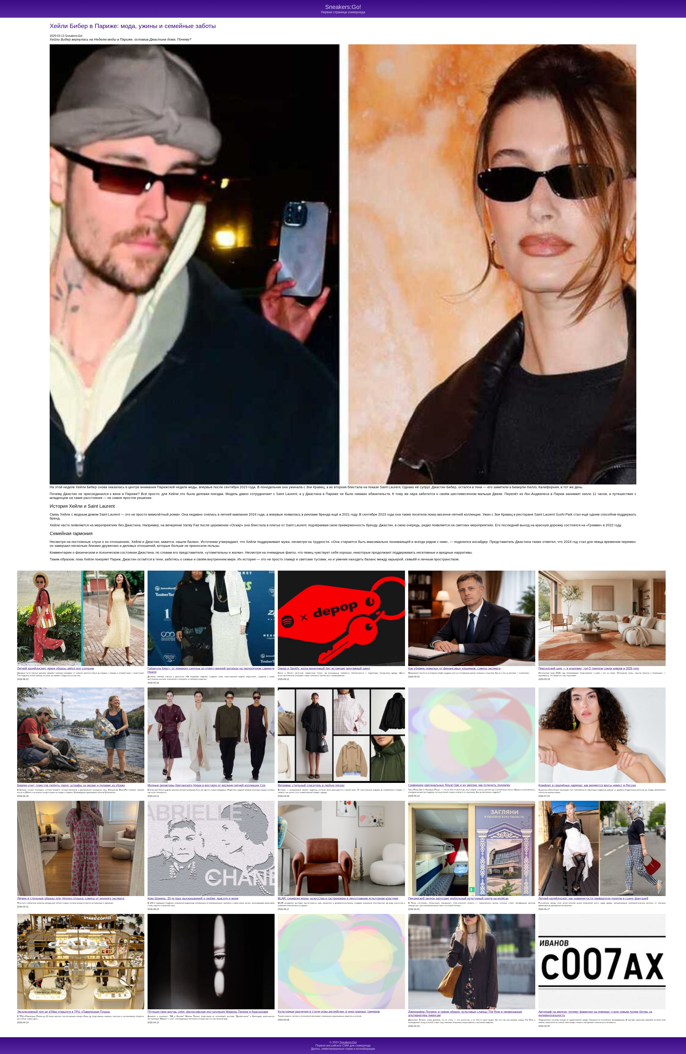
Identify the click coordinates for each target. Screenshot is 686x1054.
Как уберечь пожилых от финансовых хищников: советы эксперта (454, 668)
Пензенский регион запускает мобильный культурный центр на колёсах (458, 898)
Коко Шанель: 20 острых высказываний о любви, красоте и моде (193, 898)
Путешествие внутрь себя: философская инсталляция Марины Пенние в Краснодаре (208, 1011)
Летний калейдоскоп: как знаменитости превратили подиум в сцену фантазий (593, 898)
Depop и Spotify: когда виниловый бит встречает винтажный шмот (324, 668)
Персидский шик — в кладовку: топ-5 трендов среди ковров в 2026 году (588, 668)
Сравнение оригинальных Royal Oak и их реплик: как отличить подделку (459, 785)
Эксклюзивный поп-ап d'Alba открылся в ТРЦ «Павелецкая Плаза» (63, 1011)
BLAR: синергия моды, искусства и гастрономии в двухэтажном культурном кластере (338, 898)
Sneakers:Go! (343, 7)
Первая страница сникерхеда (343, 12)
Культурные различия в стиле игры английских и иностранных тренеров (329, 1011)
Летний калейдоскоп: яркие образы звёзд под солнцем (55, 668)
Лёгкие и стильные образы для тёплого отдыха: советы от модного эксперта (70, 898)
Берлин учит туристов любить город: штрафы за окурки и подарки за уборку (71, 785)
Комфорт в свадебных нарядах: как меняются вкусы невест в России (587, 785)
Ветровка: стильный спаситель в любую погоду (311, 785)
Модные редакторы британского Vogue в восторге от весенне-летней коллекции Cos (206, 785)
